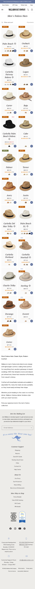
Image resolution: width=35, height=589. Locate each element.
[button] (2, 10)
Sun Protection (17, 481)
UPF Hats (15, 5)
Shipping (17, 450)
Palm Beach (8, 44)
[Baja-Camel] (26, 113)
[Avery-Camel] (8, 202)
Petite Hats (24, 5)
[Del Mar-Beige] (8, 234)
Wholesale (17, 506)
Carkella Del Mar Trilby (9, 225)
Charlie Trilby (9, 286)
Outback (26, 44)
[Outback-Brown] (27, 51)
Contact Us (17, 466)
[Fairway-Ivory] (8, 84)
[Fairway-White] (5, 84)
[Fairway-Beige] (10, 84)
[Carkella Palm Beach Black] (9, 146)
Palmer (9, 167)
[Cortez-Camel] (9, 349)
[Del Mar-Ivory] (10, 234)
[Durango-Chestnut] (8, 321)
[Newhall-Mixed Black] (27, 264)
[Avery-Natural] (10, 202)
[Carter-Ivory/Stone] (8, 113)
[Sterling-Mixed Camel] (26, 293)
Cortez (9, 342)
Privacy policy (29, 568)
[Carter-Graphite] (10, 113)
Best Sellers (5, 5)
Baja (26, 106)
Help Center (17, 469)
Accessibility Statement (23, 571)
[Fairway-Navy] (13, 84)
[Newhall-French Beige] (24, 264)
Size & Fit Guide (17, 456)
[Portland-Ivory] (9, 264)
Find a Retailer (17, 497)
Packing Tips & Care (17, 460)
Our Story (17, 478)
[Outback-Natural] (24, 51)
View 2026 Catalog (17, 500)
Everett (26, 314)
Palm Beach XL (25, 225)
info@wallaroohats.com (27, 560)
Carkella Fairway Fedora (9, 75)
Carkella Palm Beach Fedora (9, 135)
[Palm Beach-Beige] (8, 51)
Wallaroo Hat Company (11, 568)
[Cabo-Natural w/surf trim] (26, 146)
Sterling (24, 286)
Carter (9, 106)
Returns (17, 453)
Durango (9, 314)
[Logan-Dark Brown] (27, 84)
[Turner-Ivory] (27, 174)
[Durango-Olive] (10, 321)
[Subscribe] (31, 428)
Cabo (26, 134)
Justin (26, 196)
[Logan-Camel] (24, 84)
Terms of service (12, 571)
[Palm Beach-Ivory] (5, 51)
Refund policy (21, 568)
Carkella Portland (9, 256)
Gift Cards (17, 503)
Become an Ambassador (17, 488)
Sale (31, 5)
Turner (26, 167)
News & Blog (17, 485)
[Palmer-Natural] (9, 174)
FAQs (17, 463)
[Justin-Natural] (26, 202)
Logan (26, 72)
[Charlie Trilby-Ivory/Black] (10, 293)
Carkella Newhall (25, 256)
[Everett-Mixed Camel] (26, 321)
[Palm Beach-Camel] (10, 51)
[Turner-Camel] (24, 174)
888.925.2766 (23, 544)
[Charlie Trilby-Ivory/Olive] (8, 293)
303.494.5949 (23, 542)
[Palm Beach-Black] (13, 51)
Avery (9, 196)
